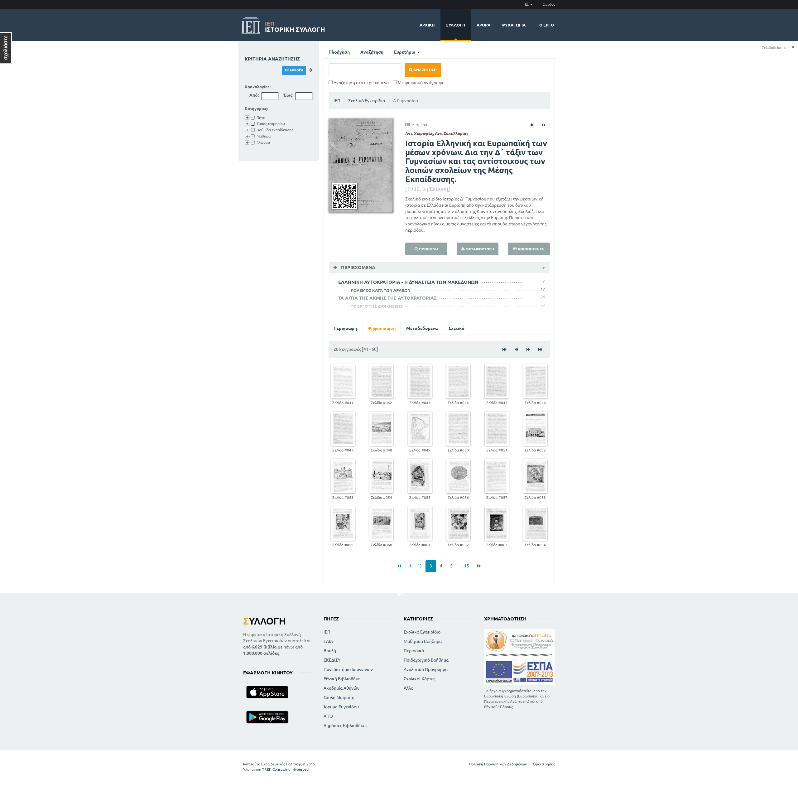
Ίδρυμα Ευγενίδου (341, 706)
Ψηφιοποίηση (382, 328)
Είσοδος (549, 4)
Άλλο (408, 688)
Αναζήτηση (371, 52)
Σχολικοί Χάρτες (419, 678)
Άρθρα (483, 25)
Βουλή (330, 650)
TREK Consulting (276, 769)
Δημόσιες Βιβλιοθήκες (345, 725)
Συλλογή (455, 25)
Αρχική (427, 25)
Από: (254, 95)
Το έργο (545, 25)
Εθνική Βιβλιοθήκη (342, 678)
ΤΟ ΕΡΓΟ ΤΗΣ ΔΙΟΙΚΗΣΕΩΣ (377, 306)
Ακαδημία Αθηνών (341, 688)
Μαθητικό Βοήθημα (423, 641)
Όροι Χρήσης (544, 764)
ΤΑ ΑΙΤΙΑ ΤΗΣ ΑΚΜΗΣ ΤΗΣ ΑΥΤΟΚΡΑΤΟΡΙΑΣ (387, 298)
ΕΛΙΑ (328, 641)
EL (527, 4)
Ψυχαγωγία (514, 25)
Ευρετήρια (405, 52)
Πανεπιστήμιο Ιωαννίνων (348, 669)
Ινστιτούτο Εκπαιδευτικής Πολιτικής (272, 764)
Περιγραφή (345, 328)
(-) (792, 47)
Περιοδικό (414, 650)
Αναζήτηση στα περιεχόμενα (361, 82)
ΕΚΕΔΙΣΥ (332, 660)
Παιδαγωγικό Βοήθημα (426, 660)
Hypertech (301, 769)
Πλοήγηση (339, 52)
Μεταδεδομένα (422, 328)
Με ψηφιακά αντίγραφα (421, 82)
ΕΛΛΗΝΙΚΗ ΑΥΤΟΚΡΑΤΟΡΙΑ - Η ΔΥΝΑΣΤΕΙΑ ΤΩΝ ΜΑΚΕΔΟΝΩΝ (408, 282)
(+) (788, 47)
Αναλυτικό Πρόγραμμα (426, 669)
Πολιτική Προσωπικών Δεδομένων (498, 764)
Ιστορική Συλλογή (295, 25)
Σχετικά (456, 328)
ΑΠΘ (328, 716)
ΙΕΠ (337, 100)
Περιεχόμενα (357, 267)
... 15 (464, 565)
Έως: (288, 95)
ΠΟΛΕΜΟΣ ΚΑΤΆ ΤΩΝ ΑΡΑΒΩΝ (381, 290)
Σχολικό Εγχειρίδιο (366, 100)
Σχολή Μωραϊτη (339, 697)
